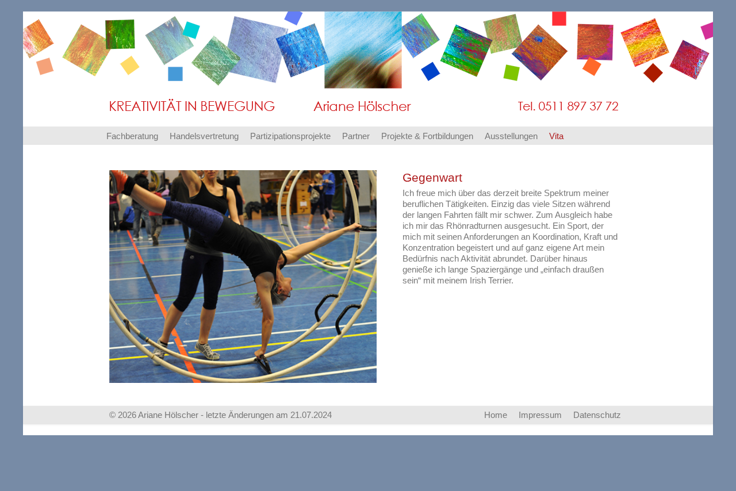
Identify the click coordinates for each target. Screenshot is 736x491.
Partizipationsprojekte (290, 136)
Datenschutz (597, 415)
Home (495, 415)
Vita (556, 136)
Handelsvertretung (204, 136)
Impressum (540, 415)
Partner (356, 136)
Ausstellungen (511, 136)
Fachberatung (132, 136)
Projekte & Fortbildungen (427, 136)
